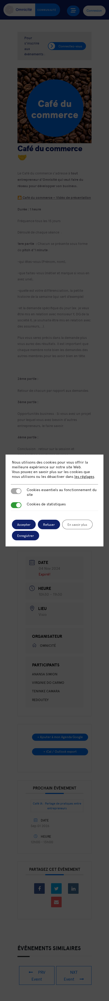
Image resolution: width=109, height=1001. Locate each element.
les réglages (84, 476)
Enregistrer (25, 535)
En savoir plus (77, 524)
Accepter (23, 524)
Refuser (49, 524)
